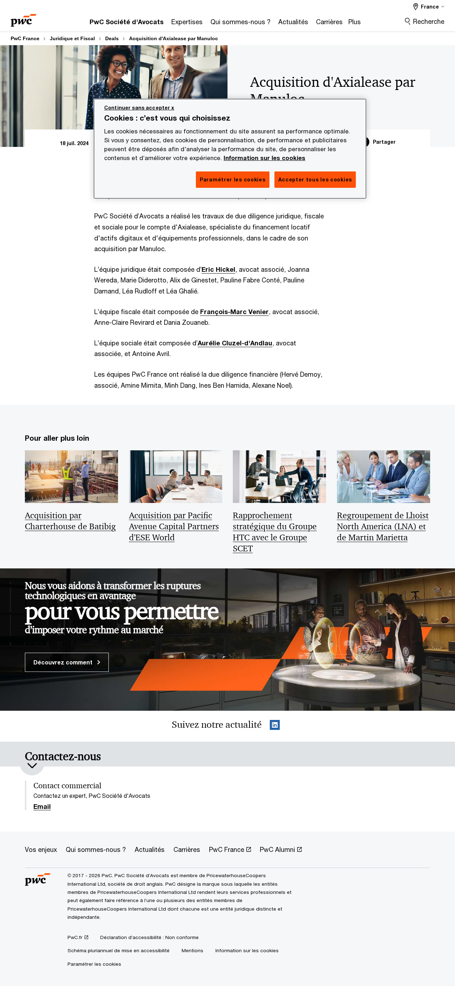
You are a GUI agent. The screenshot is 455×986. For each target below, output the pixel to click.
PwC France (25, 38)
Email (42, 807)
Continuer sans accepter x (139, 108)
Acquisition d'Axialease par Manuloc (173, 38)
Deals (112, 38)
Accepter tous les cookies (315, 179)
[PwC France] (23, 18)
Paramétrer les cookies (94, 964)
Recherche (428, 21)
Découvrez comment (63, 662)
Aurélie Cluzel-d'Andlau (235, 343)
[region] (229, 149)
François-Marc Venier (234, 312)
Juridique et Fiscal (72, 38)
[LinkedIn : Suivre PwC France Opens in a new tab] (275, 726)
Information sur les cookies (264, 157)
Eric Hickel (218, 269)
